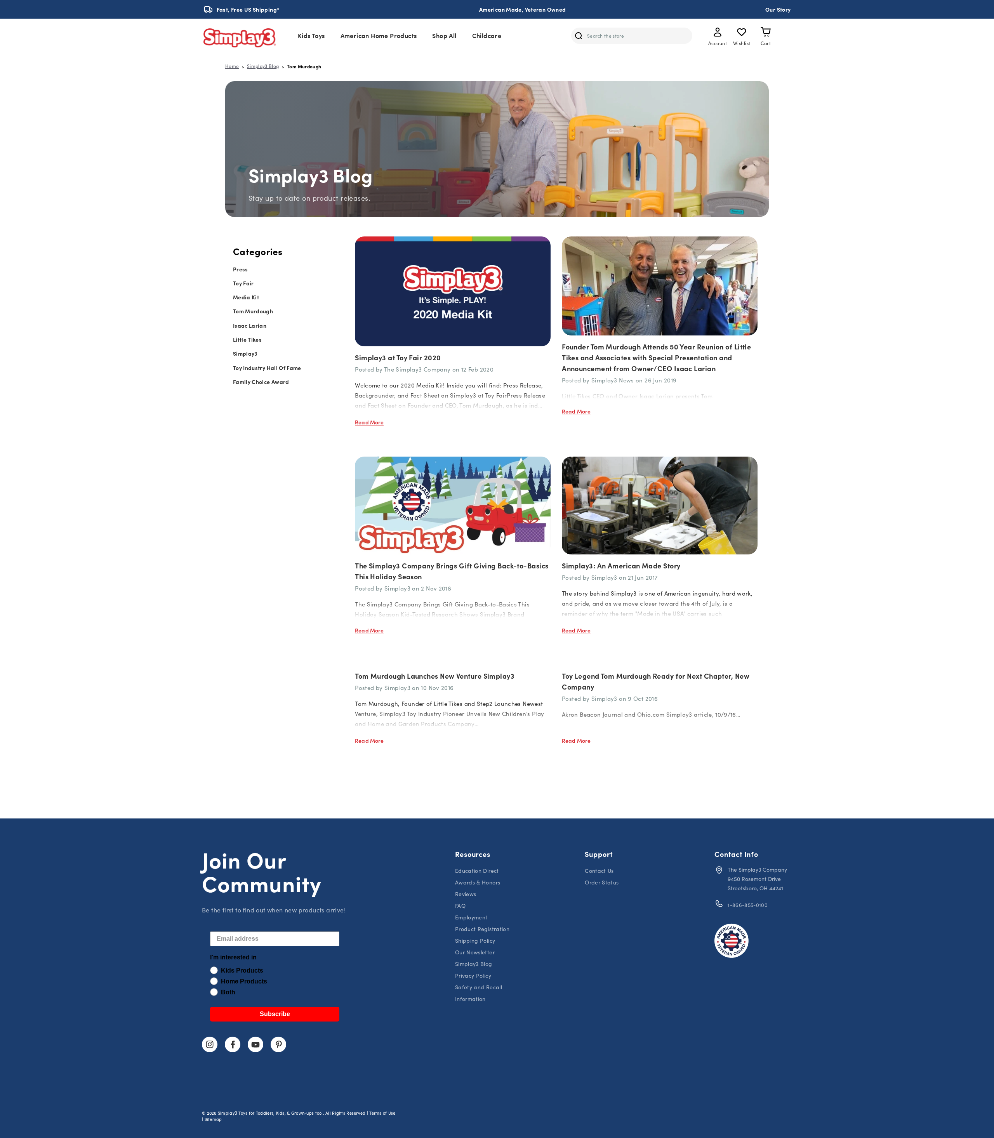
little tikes (247, 339)
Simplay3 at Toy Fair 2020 (398, 357)
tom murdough (253, 311)
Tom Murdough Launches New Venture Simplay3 (434, 676)
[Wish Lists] (742, 33)
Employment (471, 917)
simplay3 (245, 353)
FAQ (460, 905)
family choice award (261, 382)
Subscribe (275, 1014)
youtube (255, 1044)
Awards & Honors (477, 882)
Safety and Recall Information (478, 992)
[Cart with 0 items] (766, 33)
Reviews (465, 894)
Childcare (487, 35)
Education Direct (477, 870)
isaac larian (249, 325)
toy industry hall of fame (267, 368)
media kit (246, 297)
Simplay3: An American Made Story (621, 565)
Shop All (444, 35)
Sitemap (213, 1119)
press (240, 269)
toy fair (243, 283)
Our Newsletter (475, 952)
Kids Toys (311, 35)
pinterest (278, 1044)
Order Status (602, 882)
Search (578, 35)
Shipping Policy (475, 940)
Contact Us (599, 870)
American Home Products (379, 35)
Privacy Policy (473, 975)
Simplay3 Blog (473, 964)
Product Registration (482, 929)
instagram (209, 1044)
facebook (232, 1044)
